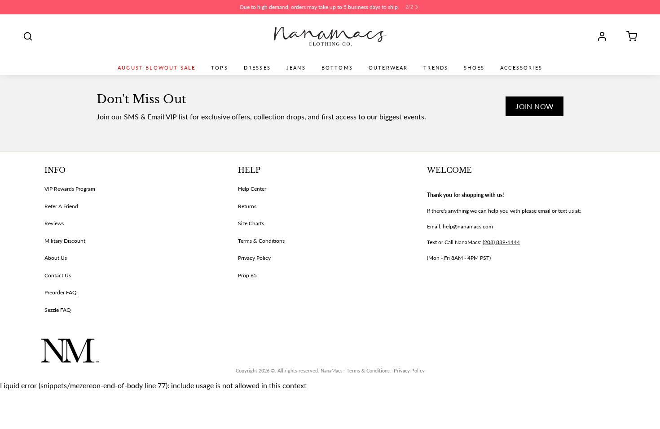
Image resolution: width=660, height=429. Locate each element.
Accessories (521, 67)
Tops (219, 67)
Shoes (474, 67)
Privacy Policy (254, 257)
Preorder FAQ (60, 292)
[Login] (605, 36)
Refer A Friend (61, 206)
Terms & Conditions (261, 240)
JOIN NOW (534, 106)
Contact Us (57, 275)
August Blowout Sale (156, 67)
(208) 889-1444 (501, 242)
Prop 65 (247, 275)
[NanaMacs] (330, 36)
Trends (435, 67)
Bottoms (337, 67)
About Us (55, 257)
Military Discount (64, 240)
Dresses (257, 67)
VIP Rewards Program (69, 188)
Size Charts (251, 223)
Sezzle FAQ (57, 309)
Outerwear (388, 67)
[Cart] (628, 36)
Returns (247, 206)
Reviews (54, 223)
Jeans (296, 67)
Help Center (252, 188)
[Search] (28, 36)
